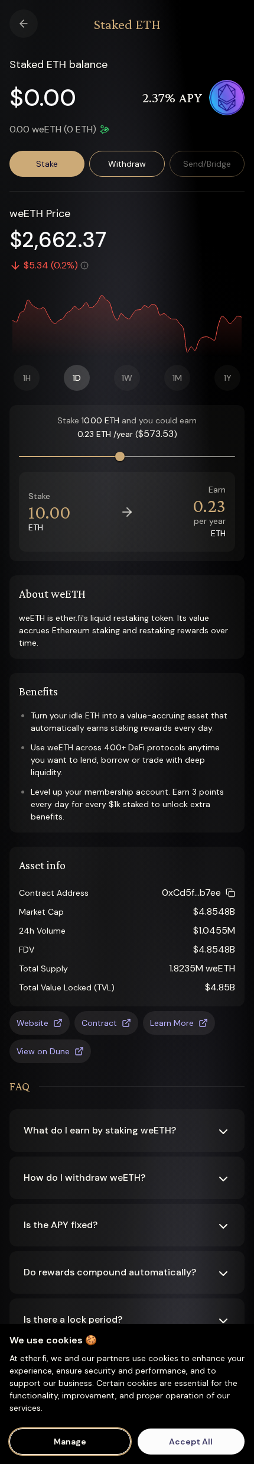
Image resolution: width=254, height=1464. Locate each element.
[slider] (120, 456)
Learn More (172, 1023)
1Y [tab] (228, 378)
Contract (99, 1023)
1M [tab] (177, 378)
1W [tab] (127, 378)
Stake (47, 163)
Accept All (191, 1441)
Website (32, 1023)
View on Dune (43, 1051)
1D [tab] (77, 378)
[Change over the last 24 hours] (84, 265)
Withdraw (127, 163)
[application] (127, 322)
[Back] (23, 23)
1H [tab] (27, 378)
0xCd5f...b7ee (191, 892)
